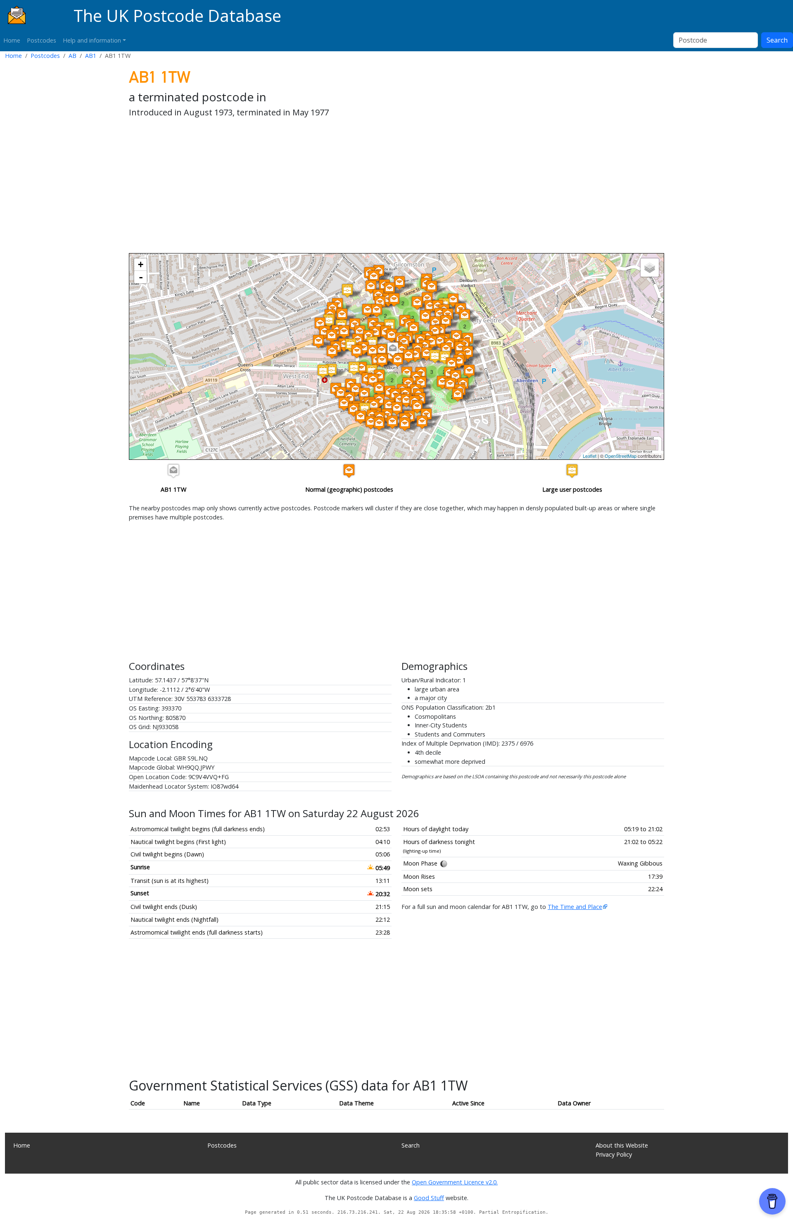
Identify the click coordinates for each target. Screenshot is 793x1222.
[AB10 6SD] (355, 389)
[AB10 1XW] (331, 336)
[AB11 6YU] (392, 422)
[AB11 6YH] (417, 406)
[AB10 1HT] (347, 290)
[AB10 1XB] (372, 351)
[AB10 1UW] (375, 332)
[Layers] (650, 267)
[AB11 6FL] (422, 422)
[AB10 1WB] (464, 315)
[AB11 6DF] (450, 384)
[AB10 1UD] (391, 335)
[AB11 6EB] (451, 364)
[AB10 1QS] (445, 321)
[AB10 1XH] (363, 348)
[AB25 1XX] (344, 332)
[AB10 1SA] (435, 331)
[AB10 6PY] (353, 409)
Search (777, 40)
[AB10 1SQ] (404, 342)
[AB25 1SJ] (373, 277)
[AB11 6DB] (397, 360)
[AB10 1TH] (425, 316)
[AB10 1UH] (376, 310)
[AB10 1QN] (367, 310)
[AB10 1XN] (356, 351)
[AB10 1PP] (328, 320)
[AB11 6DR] (456, 336)
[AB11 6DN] (442, 382)
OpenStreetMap (620, 455)
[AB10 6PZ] (360, 417)
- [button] (141, 277)
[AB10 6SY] (373, 380)
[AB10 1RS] (417, 303)
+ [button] (140, 264)
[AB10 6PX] (364, 394)
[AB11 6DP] (415, 355)
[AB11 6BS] (431, 342)
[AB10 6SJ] (340, 393)
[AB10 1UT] (342, 315)
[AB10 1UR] (320, 324)
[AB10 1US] (324, 332)
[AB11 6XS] (379, 423)
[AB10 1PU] (372, 343)
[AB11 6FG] (458, 361)
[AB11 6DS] (469, 371)
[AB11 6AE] (397, 408)
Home (11, 40)
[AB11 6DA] (408, 355)
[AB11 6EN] (426, 353)
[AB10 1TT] (382, 360)
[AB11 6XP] (404, 424)
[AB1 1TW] (392, 348)
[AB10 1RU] (354, 368)
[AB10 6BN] (371, 422)
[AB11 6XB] (406, 400)
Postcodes (41, 40)
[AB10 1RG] (331, 370)
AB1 (90, 56)
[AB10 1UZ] (381, 350)
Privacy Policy (614, 1154)
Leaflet (589, 455)
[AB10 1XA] (359, 332)
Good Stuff (429, 1198)
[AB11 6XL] (389, 406)
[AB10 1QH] (394, 299)
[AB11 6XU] (435, 356)
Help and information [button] (92, 40)
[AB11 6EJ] (457, 394)
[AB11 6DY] (467, 352)
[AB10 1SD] (413, 328)
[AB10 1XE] (332, 351)
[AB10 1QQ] (389, 289)
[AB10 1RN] (431, 287)
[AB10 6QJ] (344, 403)
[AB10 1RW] (323, 371)
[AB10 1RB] (453, 300)
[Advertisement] (376, 187)
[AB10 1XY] (318, 341)
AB (72, 56)
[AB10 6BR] (379, 388)
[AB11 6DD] (460, 348)
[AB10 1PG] (399, 282)
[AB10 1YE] (361, 368)
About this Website (622, 1145)
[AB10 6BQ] (373, 405)
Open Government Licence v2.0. (455, 1182)
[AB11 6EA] (446, 349)
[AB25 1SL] (371, 286)
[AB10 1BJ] (430, 306)
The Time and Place (575, 907)
